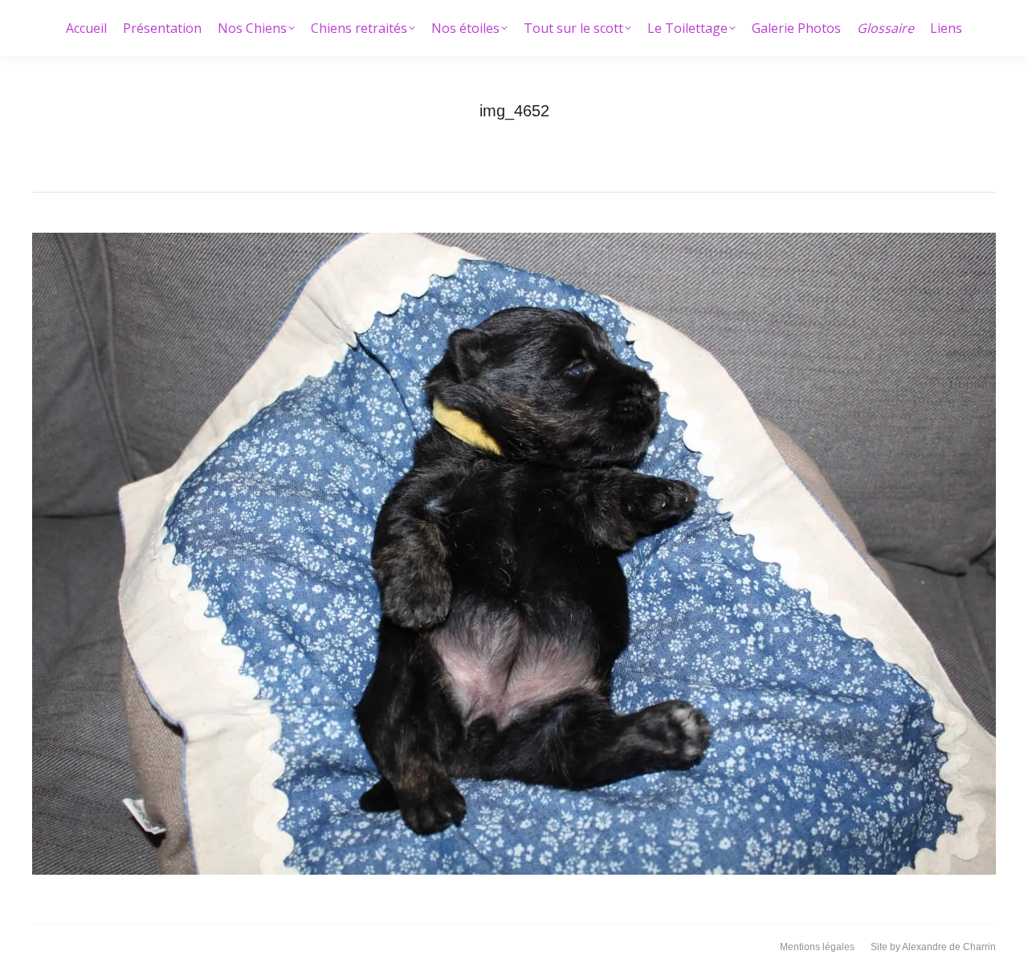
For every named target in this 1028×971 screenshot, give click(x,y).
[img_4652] (514, 554)
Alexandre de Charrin (949, 947)
